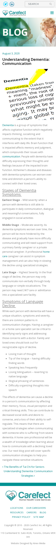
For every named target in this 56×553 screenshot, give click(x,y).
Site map (38, 516)
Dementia (8, 125)
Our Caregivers (36, 507)
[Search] (50, 3)
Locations (16, 507)
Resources (16, 512)
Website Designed (20, 543)
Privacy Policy (21, 516)
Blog (43, 512)
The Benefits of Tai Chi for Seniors (23, 467)
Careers (32, 512)
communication (11, 156)
